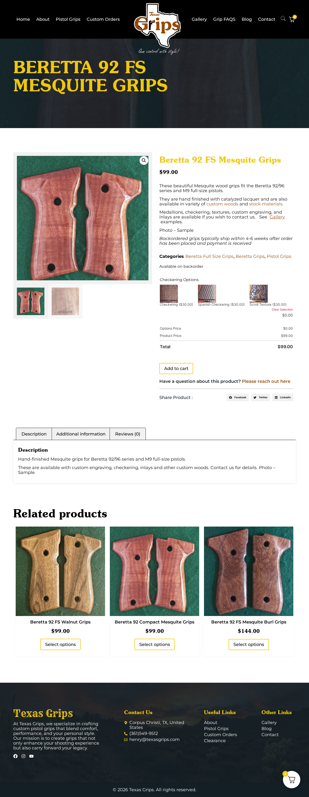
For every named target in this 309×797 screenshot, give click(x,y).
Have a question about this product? (224, 381)
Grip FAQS (224, 19)
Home (23, 19)
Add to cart (176, 368)
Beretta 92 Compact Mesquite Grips (154, 622)
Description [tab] (34, 434)
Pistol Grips (68, 19)
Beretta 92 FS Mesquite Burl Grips (248, 622)
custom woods (222, 204)
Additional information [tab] (80, 434)
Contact (266, 19)
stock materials (265, 204)
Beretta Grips (250, 256)
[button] (144, 160)
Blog (247, 19)
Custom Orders (103, 19)
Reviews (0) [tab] (127, 434)
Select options (60, 644)
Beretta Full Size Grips (209, 256)
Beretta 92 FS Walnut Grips (60, 622)
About (42, 19)
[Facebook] (15, 756)
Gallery (199, 19)
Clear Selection (282, 309)
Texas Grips (43, 713)
